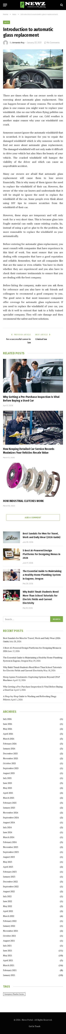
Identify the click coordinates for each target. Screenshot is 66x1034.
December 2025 (10, 753)
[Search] (61, 5)
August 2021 (9, 940)
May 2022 (7, 906)
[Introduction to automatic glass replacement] (33, 69)
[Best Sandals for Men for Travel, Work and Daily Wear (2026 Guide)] (11, 537)
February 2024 (9, 842)
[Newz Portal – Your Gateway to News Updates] (33, 5)
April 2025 (8, 792)
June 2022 (7, 901)
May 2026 (7, 728)
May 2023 (7, 861)
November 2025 (10, 758)
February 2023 (9, 871)
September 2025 (11, 768)
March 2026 (8, 738)
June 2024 (7, 832)
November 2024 (10, 812)
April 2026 (8, 733)
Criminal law (41, 339)
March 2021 (8, 965)
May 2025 (7, 787)
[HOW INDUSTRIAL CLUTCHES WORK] (33, 480)
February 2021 (9, 970)
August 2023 (9, 856)
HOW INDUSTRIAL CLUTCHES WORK (23, 501)
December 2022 (10, 881)
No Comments (53, 42)
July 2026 (7, 718)
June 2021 (7, 950)
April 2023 (8, 866)
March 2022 (8, 916)
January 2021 (9, 975)
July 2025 (7, 778)
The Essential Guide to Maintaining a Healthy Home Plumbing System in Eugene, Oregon (42, 575)
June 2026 (7, 723)
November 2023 (10, 847)
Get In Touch (34, 1026)
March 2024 (8, 837)
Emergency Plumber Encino (14, 994)
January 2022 (9, 925)
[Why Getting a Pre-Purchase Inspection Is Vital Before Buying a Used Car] (33, 376)
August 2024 (9, 822)
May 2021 (7, 955)
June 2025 (7, 783)
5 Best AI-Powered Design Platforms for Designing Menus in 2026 (41, 554)
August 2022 (9, 891)
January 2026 (9, 748)
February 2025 (9, 802)
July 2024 (7, 827)
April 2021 (8, 960)
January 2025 (9, 807)
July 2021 (7, 945)
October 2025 (9, 763)
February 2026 (9, 743)
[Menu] (5, 5)
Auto (6, 22)
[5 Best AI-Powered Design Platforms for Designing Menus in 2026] (11, 554)
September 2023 (11, 851)
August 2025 (9, 773)
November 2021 (10, 930)
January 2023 (9, 876)
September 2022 (11, 886)
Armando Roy (18, 42)
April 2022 (8, 911)
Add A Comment (33, 517)
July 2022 (7, 896)
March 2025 (8, 797)
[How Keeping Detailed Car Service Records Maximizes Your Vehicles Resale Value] (33, 427)
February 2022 (9, 920)
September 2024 (11, 817)
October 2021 (9, 935)
